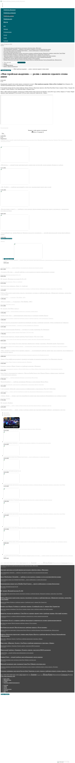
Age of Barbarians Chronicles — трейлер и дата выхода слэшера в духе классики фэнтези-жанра (27, 49)
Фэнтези (70, 563)
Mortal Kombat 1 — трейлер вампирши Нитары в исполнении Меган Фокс (24, 382)
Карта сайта (6, 678)
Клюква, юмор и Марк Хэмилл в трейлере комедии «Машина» (21, 366)
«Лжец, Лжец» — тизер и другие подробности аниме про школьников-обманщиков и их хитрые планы (33, 396)
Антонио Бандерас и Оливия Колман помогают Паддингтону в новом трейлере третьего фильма (28, 500)
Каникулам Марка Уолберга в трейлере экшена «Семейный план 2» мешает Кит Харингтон (27, 54)
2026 (29, 563)
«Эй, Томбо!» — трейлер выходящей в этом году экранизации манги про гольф (26, 187)
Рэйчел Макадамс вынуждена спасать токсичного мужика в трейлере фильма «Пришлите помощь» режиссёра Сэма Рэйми (34, 53)
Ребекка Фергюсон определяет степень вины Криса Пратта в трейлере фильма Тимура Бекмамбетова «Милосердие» (33, 59)
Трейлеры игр (8, 19)
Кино (50, 563)
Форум (6, 22)
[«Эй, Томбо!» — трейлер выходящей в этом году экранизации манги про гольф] (15, 184)
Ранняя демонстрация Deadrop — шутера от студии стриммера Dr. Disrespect (25, 329)
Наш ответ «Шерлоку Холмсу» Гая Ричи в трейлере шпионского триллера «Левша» (27, 643)
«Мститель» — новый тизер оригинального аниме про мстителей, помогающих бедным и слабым (32, 165)
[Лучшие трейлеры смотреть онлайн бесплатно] (13, 1)
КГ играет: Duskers (7, 403)
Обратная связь (7, 680)
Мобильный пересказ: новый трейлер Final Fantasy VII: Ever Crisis (22, 336)
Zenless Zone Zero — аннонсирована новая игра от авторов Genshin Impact (24, 315)
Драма (41, 563)
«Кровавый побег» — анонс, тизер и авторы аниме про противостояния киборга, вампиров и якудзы (33, 410)
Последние (6, 412)
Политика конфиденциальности (12, 682)
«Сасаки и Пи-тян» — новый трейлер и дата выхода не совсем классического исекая (27, 272)
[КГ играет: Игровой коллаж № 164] (12, 469)
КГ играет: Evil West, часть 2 (10, 308)
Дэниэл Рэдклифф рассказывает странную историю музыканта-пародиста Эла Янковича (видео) (31, 359)
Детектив (38, 563)
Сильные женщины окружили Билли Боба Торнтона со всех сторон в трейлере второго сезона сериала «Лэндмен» (37, 671)
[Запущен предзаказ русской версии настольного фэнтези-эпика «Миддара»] (12, 427)
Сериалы (64, 563)
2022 (17, 563)
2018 (5, 563)
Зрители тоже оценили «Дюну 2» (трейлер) (14, 286)
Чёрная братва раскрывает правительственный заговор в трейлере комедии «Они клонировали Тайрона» (35, 322)
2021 (14, 563)
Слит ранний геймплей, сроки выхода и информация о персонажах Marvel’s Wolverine (28, 389)
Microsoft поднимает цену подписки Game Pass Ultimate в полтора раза (23, 664)
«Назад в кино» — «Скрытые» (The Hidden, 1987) (16, 301)
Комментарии (7, 415)
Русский (61, 762)
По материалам (4, 127)
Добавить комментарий (6, 238)
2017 (2, 563)
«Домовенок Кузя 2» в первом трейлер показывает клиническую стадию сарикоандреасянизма (27, 57)
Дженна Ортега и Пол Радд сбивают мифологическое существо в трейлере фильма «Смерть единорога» (30, 527)
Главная (3, 69)
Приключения (57, 563)
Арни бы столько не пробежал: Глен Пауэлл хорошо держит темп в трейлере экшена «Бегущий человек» (30, 56)
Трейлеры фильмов (9, 9)
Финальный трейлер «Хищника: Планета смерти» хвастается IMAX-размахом (26, 650)
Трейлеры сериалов (10, 13)
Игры (45, 562)
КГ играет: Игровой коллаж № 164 (12, 52)
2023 (21, 563)
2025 (27, 563)
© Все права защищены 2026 (8, 676)
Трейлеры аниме (9, 16)
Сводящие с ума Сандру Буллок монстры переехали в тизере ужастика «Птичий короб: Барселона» (32, 343)
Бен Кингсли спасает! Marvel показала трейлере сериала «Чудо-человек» (22, 58)
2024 (24, 563)
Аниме (3, 134)
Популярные (7, 414)
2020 (11, 563)
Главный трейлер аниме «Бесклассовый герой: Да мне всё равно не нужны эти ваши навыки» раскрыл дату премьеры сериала (35, 541)
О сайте (5, 681)
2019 (7, 563)
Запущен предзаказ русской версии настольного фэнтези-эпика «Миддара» (22, 48)
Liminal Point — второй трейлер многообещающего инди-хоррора (22, 657)
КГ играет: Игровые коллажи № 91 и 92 (13, 279)
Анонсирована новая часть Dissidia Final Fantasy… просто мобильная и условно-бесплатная (26, 50)
